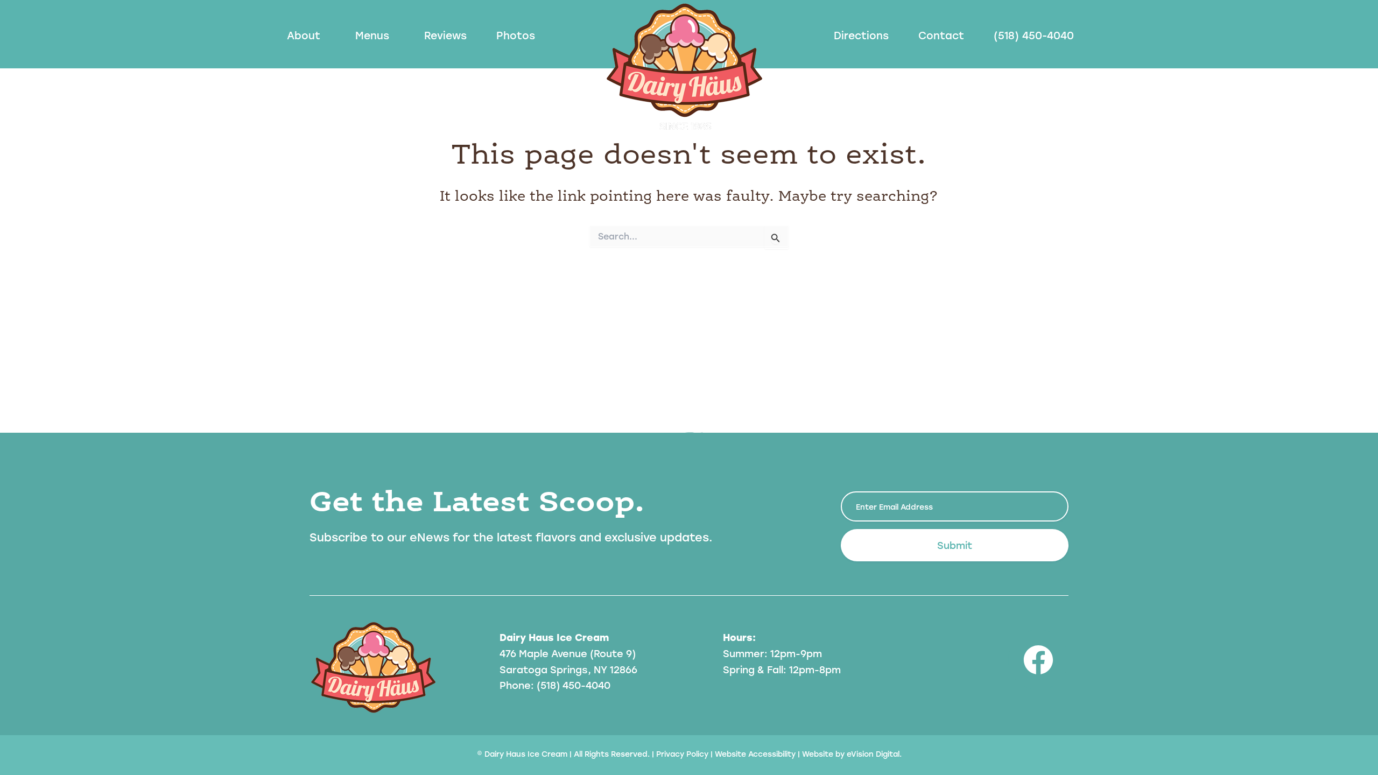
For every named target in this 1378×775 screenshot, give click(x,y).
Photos (515, 35)
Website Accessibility (755, 754)
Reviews (445, 35)
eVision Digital (873, 754)
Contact (941, 35)
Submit (954, 545)
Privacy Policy (682, 754)
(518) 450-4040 (1034, 35)
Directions (861, 35)
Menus (372, 35)
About (303, 35)
